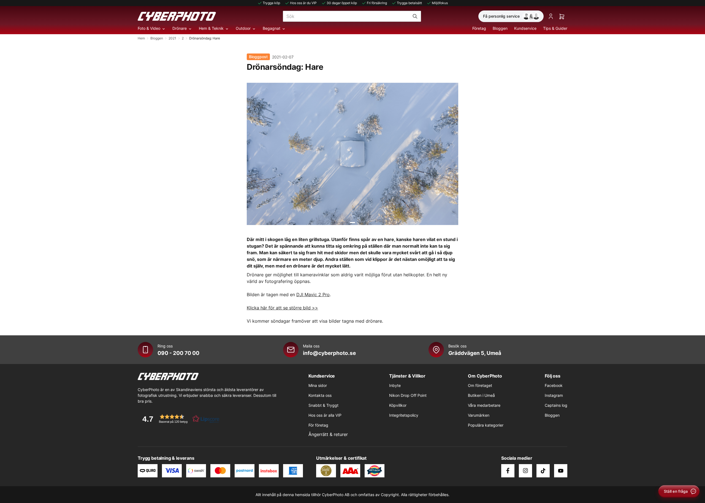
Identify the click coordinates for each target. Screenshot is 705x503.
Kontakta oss (320, 395)
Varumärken (478, 415)
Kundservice (525, 28)
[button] (179, 419)
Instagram (554, 395)
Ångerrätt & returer (328, 434)
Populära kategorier (485, 425)
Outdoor (243, 28)
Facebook (554, 385)
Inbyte (395, 385)
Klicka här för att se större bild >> (282, 308)
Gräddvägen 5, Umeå (474, 353)
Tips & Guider (555, 28)
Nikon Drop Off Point (408, 395)
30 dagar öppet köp (342, 3)
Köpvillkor (397, 405)
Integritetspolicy (403, 415)
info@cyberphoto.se (329, 353)
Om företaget (480, 385)
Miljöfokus (440, 3)
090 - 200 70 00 (178, 353)
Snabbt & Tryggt (323, 405)
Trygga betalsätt (409, 3)
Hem (141, 38)
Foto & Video (149, 28)
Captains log (556, 405)
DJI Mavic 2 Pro (313, 294)
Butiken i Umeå (481, 395)
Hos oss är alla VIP (324, 415)
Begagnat (271, 28)
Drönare (179, 28)
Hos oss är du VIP (303, 3)
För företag (318, 425)
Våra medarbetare (484, 405)
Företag (479, 28)
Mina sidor (317, 385)
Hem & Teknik (211, 28)
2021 (172, 38)
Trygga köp (271, 3)
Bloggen (500, 28)
